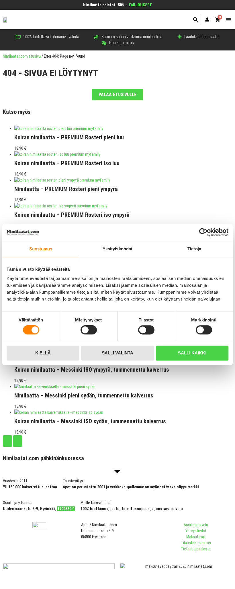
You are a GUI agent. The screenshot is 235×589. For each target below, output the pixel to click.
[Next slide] (17, 441)
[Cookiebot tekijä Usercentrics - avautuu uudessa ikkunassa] (203, 232)
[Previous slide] (7, 441)
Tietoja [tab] (194, 248)
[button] (195, 19)
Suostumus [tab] (40, 248)
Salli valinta (117, 352)
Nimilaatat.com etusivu (22, 56)
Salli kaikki (192, 352)
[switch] (89, 330)
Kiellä (43, 352)
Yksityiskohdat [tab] (117, 248)
